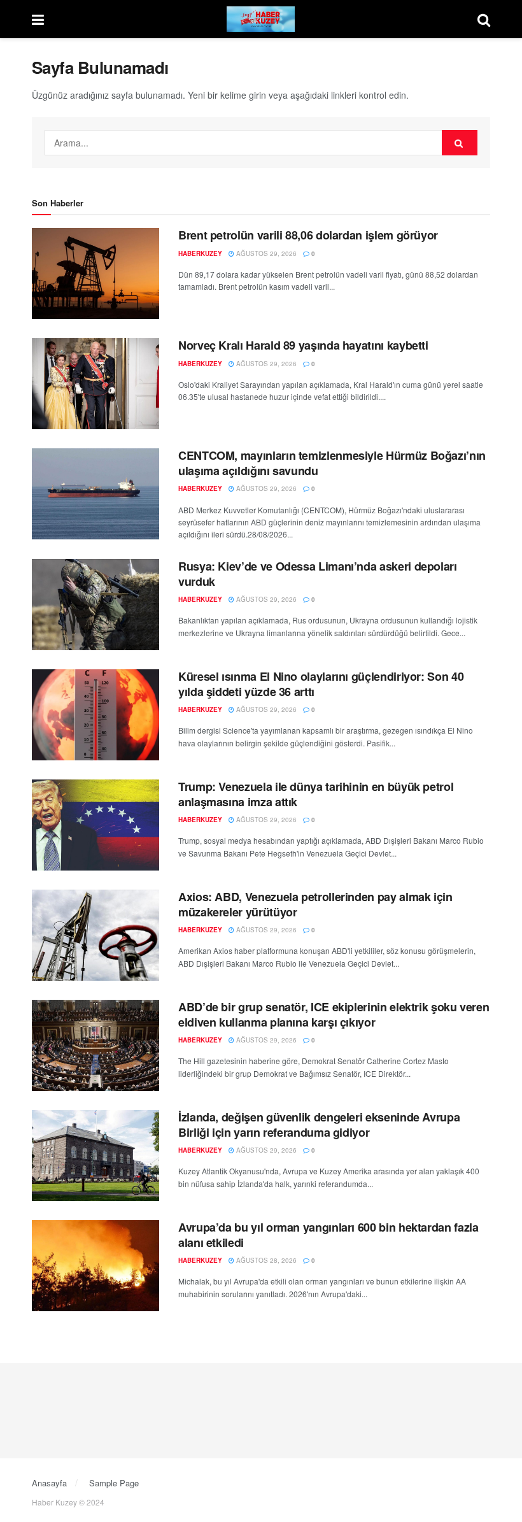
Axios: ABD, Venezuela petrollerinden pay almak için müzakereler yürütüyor (315, 904)
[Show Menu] (38, 19)
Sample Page (114, 1483)
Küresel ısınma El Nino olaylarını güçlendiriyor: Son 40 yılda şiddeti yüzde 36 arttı (320, 683)
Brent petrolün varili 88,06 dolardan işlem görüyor (308, 235)
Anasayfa (49, 1483)
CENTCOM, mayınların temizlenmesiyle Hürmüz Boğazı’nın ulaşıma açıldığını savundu (332, 462)
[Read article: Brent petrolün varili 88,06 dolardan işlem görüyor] (95, 273)
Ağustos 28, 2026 (265, 1260)
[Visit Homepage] (261, 19)
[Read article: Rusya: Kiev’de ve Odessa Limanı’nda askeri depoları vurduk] (95, 604)
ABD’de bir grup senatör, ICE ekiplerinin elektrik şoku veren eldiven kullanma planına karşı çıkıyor (333, 1014)
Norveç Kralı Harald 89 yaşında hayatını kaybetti (303, 345)
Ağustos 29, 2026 (265, 253)
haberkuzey (200, 253)
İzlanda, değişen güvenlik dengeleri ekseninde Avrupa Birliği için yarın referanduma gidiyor (319, 1124)
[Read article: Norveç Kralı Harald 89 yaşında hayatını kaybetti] (95, 383)
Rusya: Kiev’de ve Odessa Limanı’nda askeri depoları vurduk (317, 573)
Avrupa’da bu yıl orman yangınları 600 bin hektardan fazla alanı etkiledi (328, 1234)
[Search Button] (483, 19)
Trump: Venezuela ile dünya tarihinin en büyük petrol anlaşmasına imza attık (315, 793)
